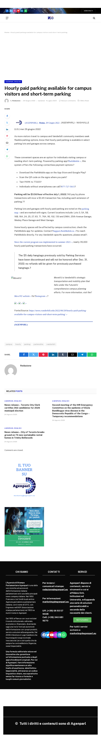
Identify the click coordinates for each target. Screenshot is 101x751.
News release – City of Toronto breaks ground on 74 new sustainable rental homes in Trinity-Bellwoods (24, 435)
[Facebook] (7, 116)
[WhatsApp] (7, 156)
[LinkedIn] (7, 129)
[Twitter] (7, 122)
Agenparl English (13, 81)
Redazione (16, 101)
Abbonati (88, 11)
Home (6, 32)
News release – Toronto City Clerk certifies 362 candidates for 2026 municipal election (22, 408)
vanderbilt (51, 344)
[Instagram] (55, 635)
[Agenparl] (51, 18)
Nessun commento (68, 101)
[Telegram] (7, 149)
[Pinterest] (7, 136)
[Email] (7, 142)
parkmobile (38, 344)
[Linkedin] (59, 635)
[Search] (93, 18)
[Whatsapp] (63, 635)
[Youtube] (52, 635)
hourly (18, 344)
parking (27, 344)
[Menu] (7, 18)
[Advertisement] (50, 56)
